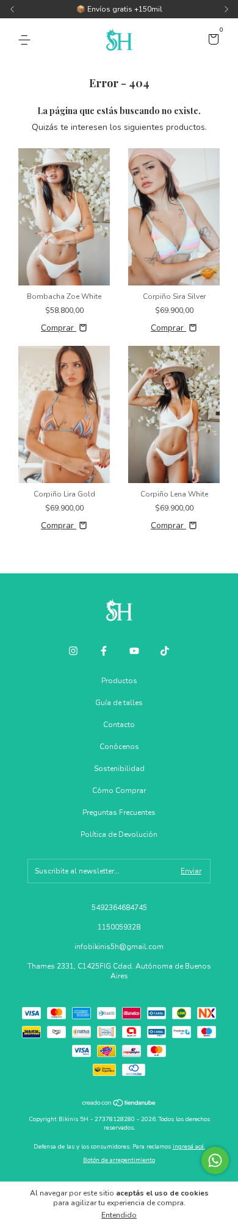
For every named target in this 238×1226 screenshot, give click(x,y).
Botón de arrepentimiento (119, 1160)
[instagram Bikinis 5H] (73, 651)
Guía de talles (119, 703)
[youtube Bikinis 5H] (134, 651)
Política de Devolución (119, 834)
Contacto (119, 725)
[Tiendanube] (119, 1104)
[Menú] (26, 40)
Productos (119, 681)
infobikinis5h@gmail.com (119, 947)
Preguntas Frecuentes (119, 812)
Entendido (119, 1215)
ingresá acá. (189, 1146)
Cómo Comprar (119, 790)
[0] (211, 41)
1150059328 (119, 927)
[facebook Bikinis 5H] (104, 651)
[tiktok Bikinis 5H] (165, 651)
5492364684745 (119, 907)
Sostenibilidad (119, 768)
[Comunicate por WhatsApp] (215, 1160)
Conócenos (119, 746)
